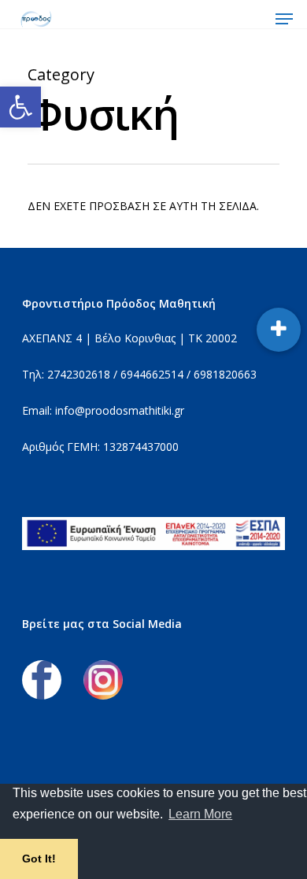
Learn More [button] (200, 814)
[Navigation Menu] (284, 19)
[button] (20, 107)
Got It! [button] (39, 858)
